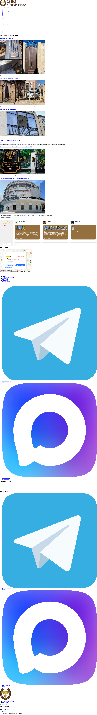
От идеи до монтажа (6, 13)
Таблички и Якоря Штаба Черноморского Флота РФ (16, 147)
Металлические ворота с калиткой (10, 78)
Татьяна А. (77, 221)
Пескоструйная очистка (9, 17)
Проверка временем (6, 12)
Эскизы (5, 16)
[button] (48, 21)
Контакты (4, 19)
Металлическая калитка (7, 38)
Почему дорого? (5, 15)
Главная (3, 10)
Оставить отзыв (7, 243)
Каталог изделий (5, 11)
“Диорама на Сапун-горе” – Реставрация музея (14, 178)
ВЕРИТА (20, 221)
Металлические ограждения (8, 109)
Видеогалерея (5, 18)
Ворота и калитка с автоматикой (10, 140)
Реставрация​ (4, 14)
